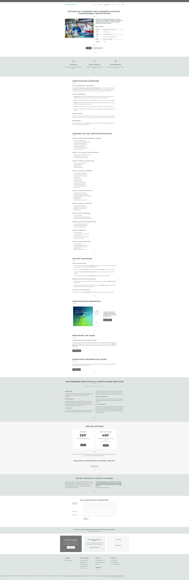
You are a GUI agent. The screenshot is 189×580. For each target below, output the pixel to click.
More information (95, 547)
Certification (107, 4)
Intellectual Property (84, 564)
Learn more (77, 350)
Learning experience (99, 560)
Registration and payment (100, 562)
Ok (1, 578)
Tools (113, 4)
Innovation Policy (83, 568)
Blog (118, 4)
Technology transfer (68, 560)
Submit (85, 518)
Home (94, 4)
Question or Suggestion (75, 503)
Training (99, 4)
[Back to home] (70, 4)
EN (97, 569)
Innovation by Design (84, 566)
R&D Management (83, 562)
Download (77, 369)
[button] (94, 522)
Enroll (105, 445)
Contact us (97, 564)
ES (95, 569)
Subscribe (71, 547)
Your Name (74, 511)
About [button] (123, 4)
